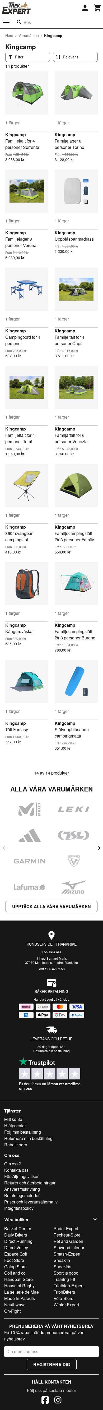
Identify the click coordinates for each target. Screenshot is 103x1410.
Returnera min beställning (28, 1138)
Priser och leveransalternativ (31, 1202)
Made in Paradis (19, 1298)
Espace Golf (15, 1254)
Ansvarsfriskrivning (22, 1189)
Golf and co (15, 1273)
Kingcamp (15, 134)
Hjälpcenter (15, 1126)
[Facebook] (45, 1401)
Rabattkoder (15, 1145)
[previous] (3, 848)
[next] (99, 848)
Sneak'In (62, 1260)
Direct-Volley (16, 1247)
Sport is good (66, 1273)
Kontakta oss (51, 952)
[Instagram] (58, 1401)
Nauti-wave (15, 1305)
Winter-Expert (66, 1305)
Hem (9, 35)
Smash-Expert (67, 1254)
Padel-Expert (66, 1228)
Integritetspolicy (19, 1208)
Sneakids (62, 1266)
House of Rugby (19, 1286)
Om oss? (12, 1164)
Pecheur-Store (67, 1235)
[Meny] (6, 22)
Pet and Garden (68, 1241)
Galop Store (15, 1266)
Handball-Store (18, 1279)
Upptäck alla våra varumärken (51, 906)
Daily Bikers (15, 1235)
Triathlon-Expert (68, 1286)
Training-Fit (64, 1279)
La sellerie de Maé (21, 1292)
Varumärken (28, 35)
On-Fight (12, 1311)
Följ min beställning (22, 1132)
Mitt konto (13, 1119)
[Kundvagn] (97, 8)
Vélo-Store (63, 1298)
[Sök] (19, 22)
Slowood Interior (69, 1247)
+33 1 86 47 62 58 (52, 969)
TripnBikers (64, 1292)
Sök (27, 22)
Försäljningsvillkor (21, 1176)
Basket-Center (17, 1228)
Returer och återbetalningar (29, 1183)
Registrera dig (51, 1364)
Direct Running (18, 1241)
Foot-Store (14, 1260)
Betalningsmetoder (22, 1195)
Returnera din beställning (51, 1051)
